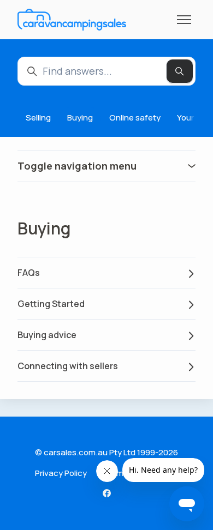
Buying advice (46, 335)
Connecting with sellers (67, 366)
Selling (38, 117)
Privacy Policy (61, 473)
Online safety (135, 117)
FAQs (28, 273)
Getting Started (51, 304)
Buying (80, 117)
